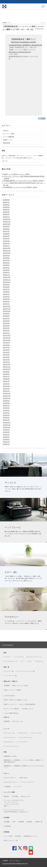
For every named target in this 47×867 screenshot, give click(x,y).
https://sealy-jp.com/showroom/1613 (20, 52)
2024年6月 (6, 263)
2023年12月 (6, 277)
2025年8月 (6, 229)
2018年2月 (6, 444)
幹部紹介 (29, 822)
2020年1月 (6, 391)
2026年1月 (6, 217)
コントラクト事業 (9, 792)
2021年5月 (6, 352)
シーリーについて (7, 645)
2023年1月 (6, 304)
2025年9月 (6, 226)
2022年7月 (6, 318)
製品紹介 (6, 796)
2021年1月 (6, 362)
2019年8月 (6, 403)
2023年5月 (6, 294)
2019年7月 (6, 405)
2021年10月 (6, 340)
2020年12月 (6, 364)
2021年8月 (6, 345)
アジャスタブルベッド (11, 661)
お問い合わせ (23, 777)
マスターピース (23, 733)
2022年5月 (6, 323)
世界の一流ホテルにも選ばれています (15, 700)
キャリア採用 (8, 836)
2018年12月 (6, 422)
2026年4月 (6, 209)
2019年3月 (6, 415)
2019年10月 (6, 398)
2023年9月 (6, 284)
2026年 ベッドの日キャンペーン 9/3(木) (16, 174)
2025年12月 (6, 219)
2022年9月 (6, 313)
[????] (41, 119)
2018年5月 (6, 439)
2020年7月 (6, 376)
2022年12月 (6, 306)
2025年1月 (6, 246)
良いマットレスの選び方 (11, 709)
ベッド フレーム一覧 (10, 675)
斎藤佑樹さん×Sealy (10, 756)
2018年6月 (6, 437)
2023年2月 (6, 301)
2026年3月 (6, 212)
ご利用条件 (7, 786)
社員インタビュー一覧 (11, 840)
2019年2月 (6, 417)
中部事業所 (7, 826)
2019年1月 (6, 420)
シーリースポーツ (22, 742)
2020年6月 (6, 379)
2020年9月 (6, 372)
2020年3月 (6, 386)
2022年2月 (6, 330)
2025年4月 (6, 238)
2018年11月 (6, 425)
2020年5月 (6, 381)
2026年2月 (6, 214)
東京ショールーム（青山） (21, 685)
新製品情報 (6, 143)
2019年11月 (6, 396)
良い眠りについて (27, 709)
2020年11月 (6, 367)
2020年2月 (6, 388)
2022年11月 (6, 309)
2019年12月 (6, 393)
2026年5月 (6, 207)
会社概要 (6, 822)
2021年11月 (6, 338)
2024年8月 (6, 258)
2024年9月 (6, 255)
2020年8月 (6, 374)
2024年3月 (6, 270)
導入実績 (15, 796)
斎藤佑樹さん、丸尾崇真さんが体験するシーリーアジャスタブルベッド (24, 767)
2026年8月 (6, 200)
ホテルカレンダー (18, 721)
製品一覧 (6, 667)
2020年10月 (6, 369)
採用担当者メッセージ (31, 836)
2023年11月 (6, 280)
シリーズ (6, 729)
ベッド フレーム (19, 657)
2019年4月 (6, 413)
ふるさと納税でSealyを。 (12, 713)
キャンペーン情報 (8, 134)
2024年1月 (6, 275)
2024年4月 (6, 267)
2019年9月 (6, 401)
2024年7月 (6, 260)
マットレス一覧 (9, 671)
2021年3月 (6, 357)
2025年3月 (6, 241)
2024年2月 (6, 272)
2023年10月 (6, 282)
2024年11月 (6, 250)
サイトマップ (18, 786)
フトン (23, 661)
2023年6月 (6, 292)
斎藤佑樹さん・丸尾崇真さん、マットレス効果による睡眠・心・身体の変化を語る (24, 761)
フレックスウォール (25, 737)
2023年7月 (6, 289)
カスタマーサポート (10, 777)
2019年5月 (6, 410)
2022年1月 (6, 333)
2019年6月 (6, 408)
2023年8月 (6, 287)
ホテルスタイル (9, 742)
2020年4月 (6, 384)
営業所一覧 (38, 822)
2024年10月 (6, 253)
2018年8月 (6, 432)
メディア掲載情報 (8, 137)
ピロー (30, 661)
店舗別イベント (8, 140)
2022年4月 (6, 325)
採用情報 (6, 832)
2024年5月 (6, 265)
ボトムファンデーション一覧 (25, 671)
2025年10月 (6, 224)
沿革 (14, 822)
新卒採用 (18, 836)
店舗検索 (6, 685)
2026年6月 (6, 205)
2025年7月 (6, 231)
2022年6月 (6, 321)
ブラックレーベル (9, 733)
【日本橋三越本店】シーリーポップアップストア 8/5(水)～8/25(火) (23, 180)
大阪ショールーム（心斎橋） (13, 690)
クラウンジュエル (36, 733)
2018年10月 (6, 427)
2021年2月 (6, 359)
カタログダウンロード (11, 782)
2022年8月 (6, 316)
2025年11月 (6, 221)
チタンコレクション (10, 737)
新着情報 (6, 721)
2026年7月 (6, 202)
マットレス (7, 657)
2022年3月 (6, 328)
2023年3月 (6, 299)
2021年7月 (6, 347)
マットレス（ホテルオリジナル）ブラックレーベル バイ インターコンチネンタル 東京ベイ (14, 803)
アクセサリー (39, 661)
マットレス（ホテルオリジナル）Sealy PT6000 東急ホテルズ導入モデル (16, 811)
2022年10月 (6, 311)
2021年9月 (6, 342)
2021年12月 (6, 335)
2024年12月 (6, 248)
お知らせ (6, 130)
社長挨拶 (21, 822)
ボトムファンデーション (34, 657)
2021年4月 (6, 355)
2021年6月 (6, 350)
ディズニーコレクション (11, 746)
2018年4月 (6, 442)
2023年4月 (6, 296)
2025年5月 (6, 236)
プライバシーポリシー (27, 782)
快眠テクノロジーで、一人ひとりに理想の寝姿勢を (19, 704)
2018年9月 (6, 430)
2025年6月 (6, 234)
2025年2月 (6, 243)
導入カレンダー (26, 796)
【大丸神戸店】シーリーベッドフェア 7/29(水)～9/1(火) (20, 187)
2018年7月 (6, 434)
